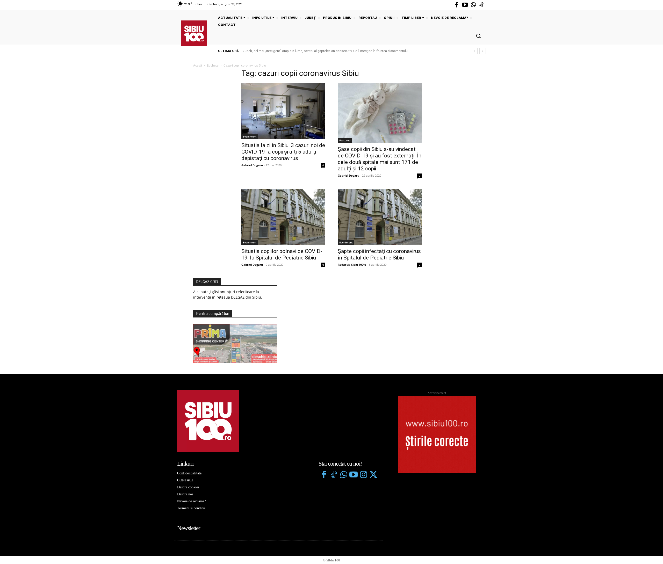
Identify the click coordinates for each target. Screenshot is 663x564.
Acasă (197, 65)
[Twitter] (373, 475)
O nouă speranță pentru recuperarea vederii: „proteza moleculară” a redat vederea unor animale (316, 51)
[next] (482, 51)
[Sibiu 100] (194, 33)
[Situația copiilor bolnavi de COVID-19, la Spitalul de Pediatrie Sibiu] (283, 217)
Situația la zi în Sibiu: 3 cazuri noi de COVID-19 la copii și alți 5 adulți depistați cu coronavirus (283, 151)
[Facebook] (456, 5)
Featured (344, 140)
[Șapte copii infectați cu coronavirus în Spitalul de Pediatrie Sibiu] (380, 217)
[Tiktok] (482, 5)
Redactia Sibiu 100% (352, 264)
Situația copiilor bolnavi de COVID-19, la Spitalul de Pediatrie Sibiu (281, 254)
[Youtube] (465, 5)
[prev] (474, 51)
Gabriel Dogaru (252, 165)
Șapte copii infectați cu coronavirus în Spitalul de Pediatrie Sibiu (379, 254)
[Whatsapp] (473, 5)
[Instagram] (363, 475)
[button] (478, 35)
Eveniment (249, 136)
